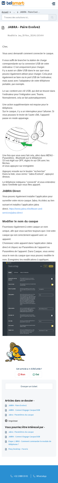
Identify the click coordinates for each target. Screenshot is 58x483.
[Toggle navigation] (53, 3)
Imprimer (13, 420)
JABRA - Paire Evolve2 (17, 405)
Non (23, 374)
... (14, 12)
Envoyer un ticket (29, 386)
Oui (37, 374)
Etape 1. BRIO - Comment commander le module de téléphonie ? (29, 443)
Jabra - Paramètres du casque (21, 414)
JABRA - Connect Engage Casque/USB (24, 410)
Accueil (5, 12)
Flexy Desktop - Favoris (18, 449)
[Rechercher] (52, 17)
